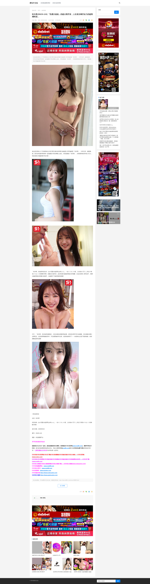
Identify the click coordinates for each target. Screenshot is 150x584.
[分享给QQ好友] (89, 20)
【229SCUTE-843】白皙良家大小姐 (62, 571)
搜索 (99, 9)
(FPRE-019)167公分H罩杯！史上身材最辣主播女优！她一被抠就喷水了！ (109, 121)
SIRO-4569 (76, 555)
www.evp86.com (77, 446)
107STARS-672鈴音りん (106, 125)
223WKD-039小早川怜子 (38, 571)
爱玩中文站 (34, 3)
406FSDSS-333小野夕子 (38, 555)
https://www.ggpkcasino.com (49, 475)
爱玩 (36, 20)
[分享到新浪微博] (83, 20)
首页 (39, 10)
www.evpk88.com (49, 466)
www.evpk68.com (47, 468)
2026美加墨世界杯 (45, 3)
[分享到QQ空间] (92, 20)
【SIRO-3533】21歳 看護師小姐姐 (82, 571)
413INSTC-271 (56, 555)
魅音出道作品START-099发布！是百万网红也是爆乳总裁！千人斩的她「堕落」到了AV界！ (109, 137)
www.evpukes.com (45, 470)
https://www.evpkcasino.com (48, 472)
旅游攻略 (44, 10)
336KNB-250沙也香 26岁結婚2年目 (107, 108)
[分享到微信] (86, 20)
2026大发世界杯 (56, 3)
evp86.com (66, 448)
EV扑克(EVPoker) (40, 441)
